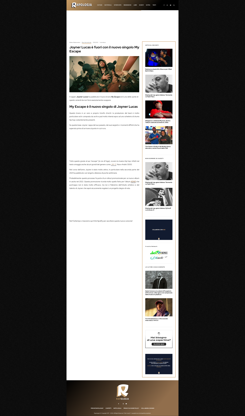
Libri (135, 5)
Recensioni (127, 5)
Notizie (99, 5)
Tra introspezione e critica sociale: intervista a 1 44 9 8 (156, 319)
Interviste (117, 5)
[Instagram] (167, 5)
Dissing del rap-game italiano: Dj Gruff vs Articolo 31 (158, 209)
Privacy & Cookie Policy (131, 408)
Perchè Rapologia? (97, 408)
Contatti (108, 408)
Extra (148, 5)
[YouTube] (170, 5)
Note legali (117, 408)
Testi (154, 5)
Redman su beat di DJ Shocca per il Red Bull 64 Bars (158, 70)
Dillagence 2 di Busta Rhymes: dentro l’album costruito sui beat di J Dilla (157, 121)
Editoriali (108, 5)
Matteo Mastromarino (74, 42)
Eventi (141, 5)
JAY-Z (113, 164)
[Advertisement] (122, 27)
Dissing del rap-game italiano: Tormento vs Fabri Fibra (158, 96)
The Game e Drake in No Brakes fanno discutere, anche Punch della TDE (158, 147)
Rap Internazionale (86, 42)
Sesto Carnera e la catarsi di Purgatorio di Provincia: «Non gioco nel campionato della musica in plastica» (158, 292)
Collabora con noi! (147, 408)
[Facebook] (164, 5)
